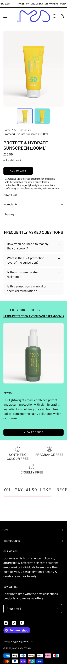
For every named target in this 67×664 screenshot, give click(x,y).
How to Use (10, 194)
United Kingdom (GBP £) (16, 641)
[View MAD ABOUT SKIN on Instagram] (6, 622)
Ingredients (10, 204)
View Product (33, 432)
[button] (54, 16)
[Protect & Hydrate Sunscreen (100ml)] (25, 116)
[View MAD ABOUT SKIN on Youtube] (21, 622)
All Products (21, 130)
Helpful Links (11, 541)
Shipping (8, 214)
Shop (6, 529)
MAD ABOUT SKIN (21, 648)
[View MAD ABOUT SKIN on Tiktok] (13, 622)
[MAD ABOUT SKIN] (33, 16)
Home (7, 130)
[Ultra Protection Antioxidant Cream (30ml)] (33, 353)
